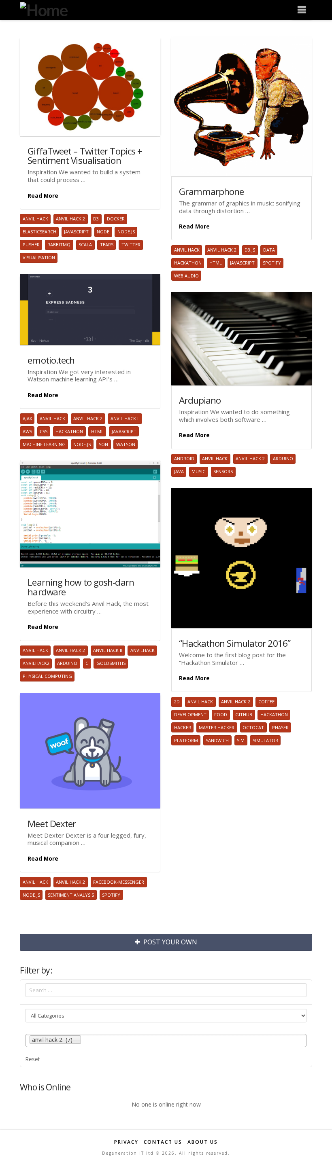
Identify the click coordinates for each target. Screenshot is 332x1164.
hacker (182, 727)
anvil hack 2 (70, 219)
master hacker (216, 727)
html (215, 263)
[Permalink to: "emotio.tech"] (90, 309)
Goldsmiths (111, 663)
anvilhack (142, 650)
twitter (130, 244)
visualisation (39, 257)
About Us (202, 1142)
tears (106, 244)
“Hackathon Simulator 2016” (234, 643)
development (190, 714)
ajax (27, 418)
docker (116, 219)
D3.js (250, 250)
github (243, 714)
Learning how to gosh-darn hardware (81, 587)
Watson (125, 444)
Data (269, 250)
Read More (43, 195)
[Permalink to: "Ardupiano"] (241, 338)
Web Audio (186, 276)
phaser (280, 727)
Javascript (76, 232)
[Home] (43, 9)
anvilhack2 (36, 663)
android (184, 458)
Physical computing (47, 676)
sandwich (217, 740)
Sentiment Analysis (71, 895)
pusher (31, 244)
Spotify (272, 263)
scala (85, 244)
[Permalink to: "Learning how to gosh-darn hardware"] (90, 514)
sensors (223, 471)
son (103, 444)
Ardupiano (200, 400)
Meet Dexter (52, 823)
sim (241, 740)
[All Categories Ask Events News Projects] (166, 1017)
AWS (27, 431)
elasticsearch (39, 232)
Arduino (283, 458)
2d (177, 701)
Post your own (170, 942)
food (220, 714)
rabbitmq (58, 244)
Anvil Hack (35, 219)
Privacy (126, 1142)
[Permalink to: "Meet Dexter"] (90, 750)
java (179, 471)
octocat (253, 727)
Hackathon (188, 263)
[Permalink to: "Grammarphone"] (241, 106)
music (198, 471)
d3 (96, 219)
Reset (32, 1059)
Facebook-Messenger (118, 882)
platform (186, 740)
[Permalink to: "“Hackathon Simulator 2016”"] (241, 558)
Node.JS (126, 232)
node (103, 232)
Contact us (163, 1142)
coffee (266, 701)
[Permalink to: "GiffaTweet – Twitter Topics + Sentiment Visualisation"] (90, 86)
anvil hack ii (125, 418)
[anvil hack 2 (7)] (166, 1040)
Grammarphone (211, 191)
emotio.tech (51, 360)
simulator (265, 740)
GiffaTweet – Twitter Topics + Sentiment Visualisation (85, 156)
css (43, 431)
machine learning (44, 444)
